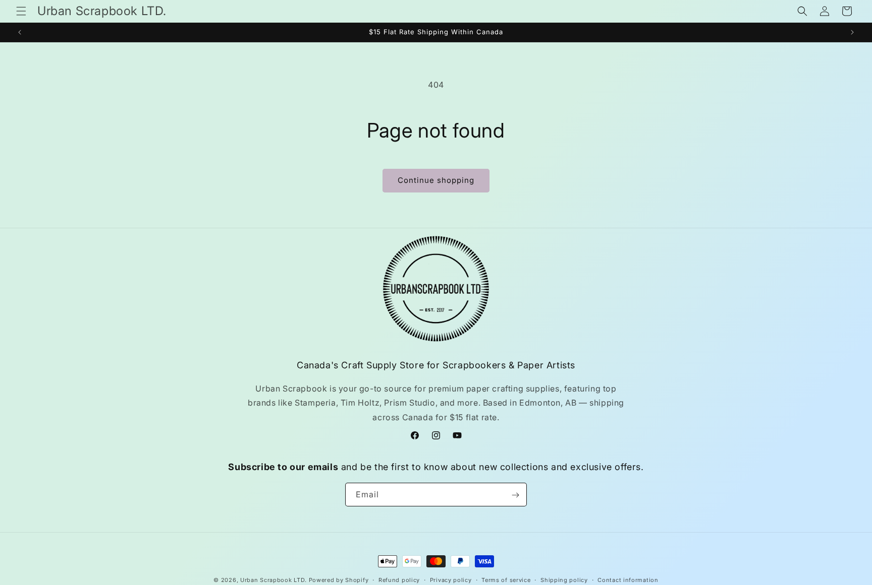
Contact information (627, 579)
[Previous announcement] (20, 32)
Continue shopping (436, 180)
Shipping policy (564, 579)
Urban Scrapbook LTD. (273, 579)
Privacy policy (451, 579)
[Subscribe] (515, 495)
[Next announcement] (852, 32)
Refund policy (399, 579)
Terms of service (505, 579)
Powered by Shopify (339, 579)
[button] (21, 11)
